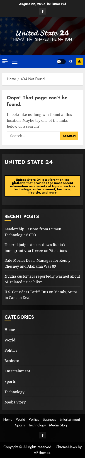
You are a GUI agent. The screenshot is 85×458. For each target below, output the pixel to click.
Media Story (15, 402)
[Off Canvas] (5, 61)
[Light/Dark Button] (61, 61)
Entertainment (17, 370)
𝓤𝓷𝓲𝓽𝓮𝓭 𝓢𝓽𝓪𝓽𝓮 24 (42, 33)
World (10, 340)
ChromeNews (66, 447)
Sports (10, 381)
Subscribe (79, 61)
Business (12, 360)
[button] (14, 62)
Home (10, 329)
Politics (11, 350)
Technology (14, 391)
